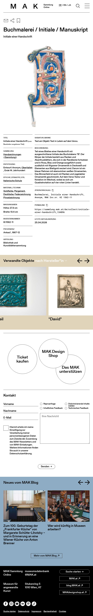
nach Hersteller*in (49, 260)
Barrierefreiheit (50, 611)
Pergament (19, 191)
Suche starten (73, 571)
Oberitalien (27, 167)
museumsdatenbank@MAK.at (35, 572)
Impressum (36, 611)
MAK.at (73, 578)
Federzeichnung (22, 194)
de (60, 5)
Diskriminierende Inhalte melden (78, 405)
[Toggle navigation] (87, 6)
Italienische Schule (12, 180)
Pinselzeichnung (11, 197)
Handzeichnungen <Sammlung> (12, 156)
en (65, 5)
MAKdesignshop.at (73, 592)
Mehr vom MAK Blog (45, 555)
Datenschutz (23, 611)
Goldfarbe (8, 191)
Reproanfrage (49, 404)
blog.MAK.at (73, 585)
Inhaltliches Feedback (53, 408)
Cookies (62, 611)
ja (69, 5)
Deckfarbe (8, 194)
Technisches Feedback (78, 408)
